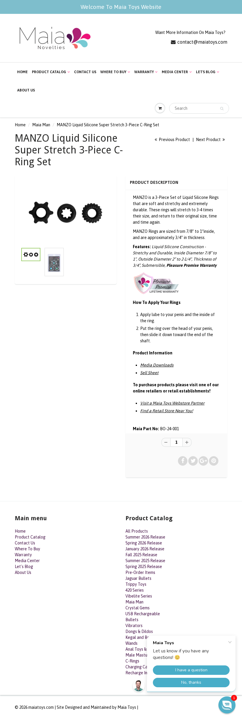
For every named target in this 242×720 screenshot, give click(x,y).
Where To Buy (113, 72)
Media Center (175, 72)
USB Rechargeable (142, 613)
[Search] (222, 108)
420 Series (134, 590)
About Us (26, 90)
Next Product (209, 139)
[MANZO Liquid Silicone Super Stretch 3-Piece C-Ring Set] (65, 212)
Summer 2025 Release (145, 560)
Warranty (144, 72)
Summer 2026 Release (145, 537)
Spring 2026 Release (143, 543)
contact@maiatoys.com (202, 42)
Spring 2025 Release (143, 566)
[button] (227, 705)
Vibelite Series (138, 596)
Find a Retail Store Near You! (166, 410)
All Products (136, 531)
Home (22, 72)
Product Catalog (49, 72)
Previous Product (174, 139)
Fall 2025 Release (141, 554)
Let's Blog (205, 72)
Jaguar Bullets (138, 578)
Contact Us (85, 72)
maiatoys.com (41, 707)
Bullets (131, 619)
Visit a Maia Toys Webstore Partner (172, 403)
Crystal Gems (137, 608)
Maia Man (41, 124)
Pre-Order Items (140, 572)
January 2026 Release (144, 548)
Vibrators (134, 625)
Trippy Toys (135, 584)
